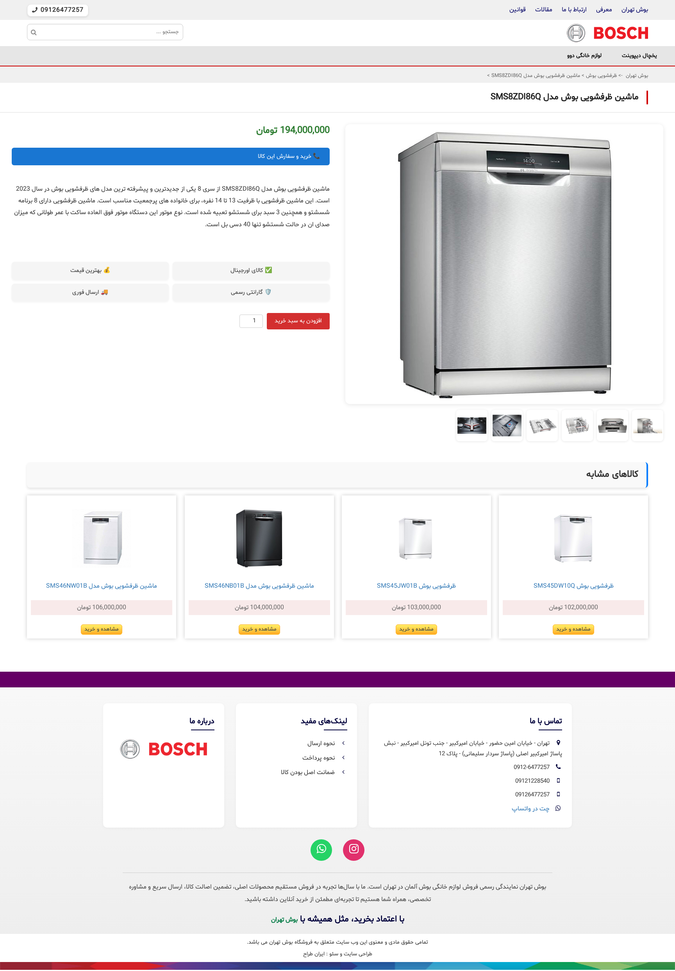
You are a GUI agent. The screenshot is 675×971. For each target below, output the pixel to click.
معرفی (604, 9)
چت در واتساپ (531, 809)
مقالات (543, 9)
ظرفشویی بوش (600, 75)
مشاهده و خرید (573, 629)
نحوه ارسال (321, 743)
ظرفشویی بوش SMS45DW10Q (574, 586)
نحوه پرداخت (319, 758)
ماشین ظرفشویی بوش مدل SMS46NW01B (101, 586)
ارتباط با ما (573, 9)
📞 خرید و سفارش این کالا (289, 156)
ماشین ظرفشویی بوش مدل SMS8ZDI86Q (535, 75)
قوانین (517, 9)
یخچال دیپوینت (639, 55)
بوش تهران (634, 9)
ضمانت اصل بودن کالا (308, 772)
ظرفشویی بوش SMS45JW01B (416, 586)
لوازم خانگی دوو (584, 55)
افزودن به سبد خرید (298, 321)
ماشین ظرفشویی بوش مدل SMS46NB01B (259, 586)
